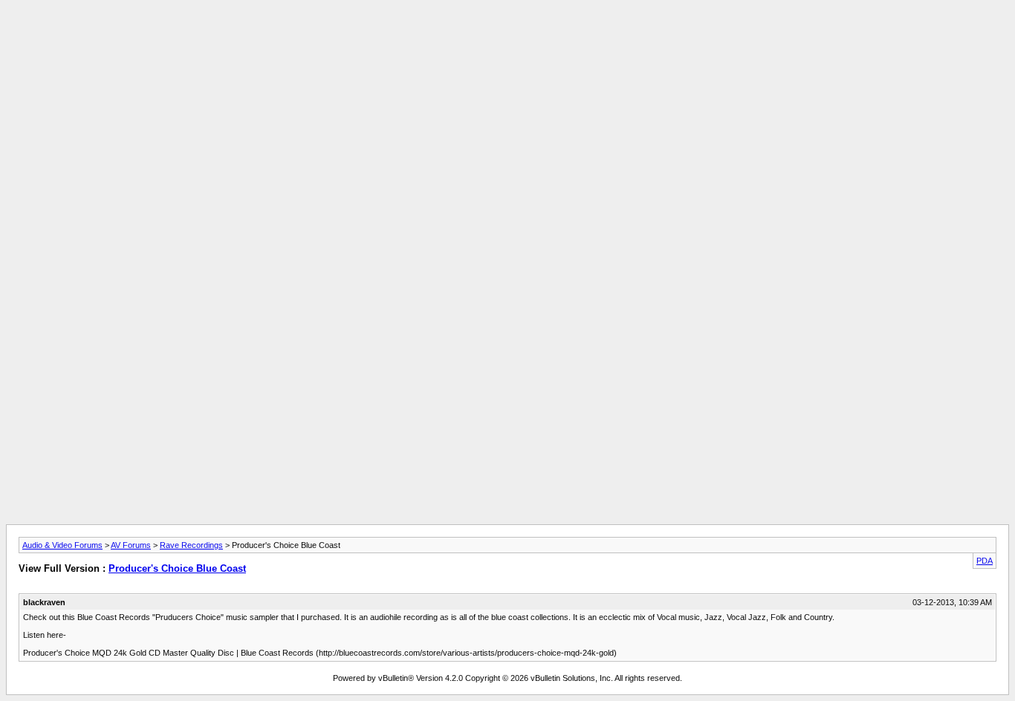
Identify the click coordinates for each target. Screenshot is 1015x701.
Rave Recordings (191, 545)
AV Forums (131, 545)
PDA (984, 560)
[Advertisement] (507, 39)
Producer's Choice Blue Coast (177, 568)
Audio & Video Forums (62, 545)
